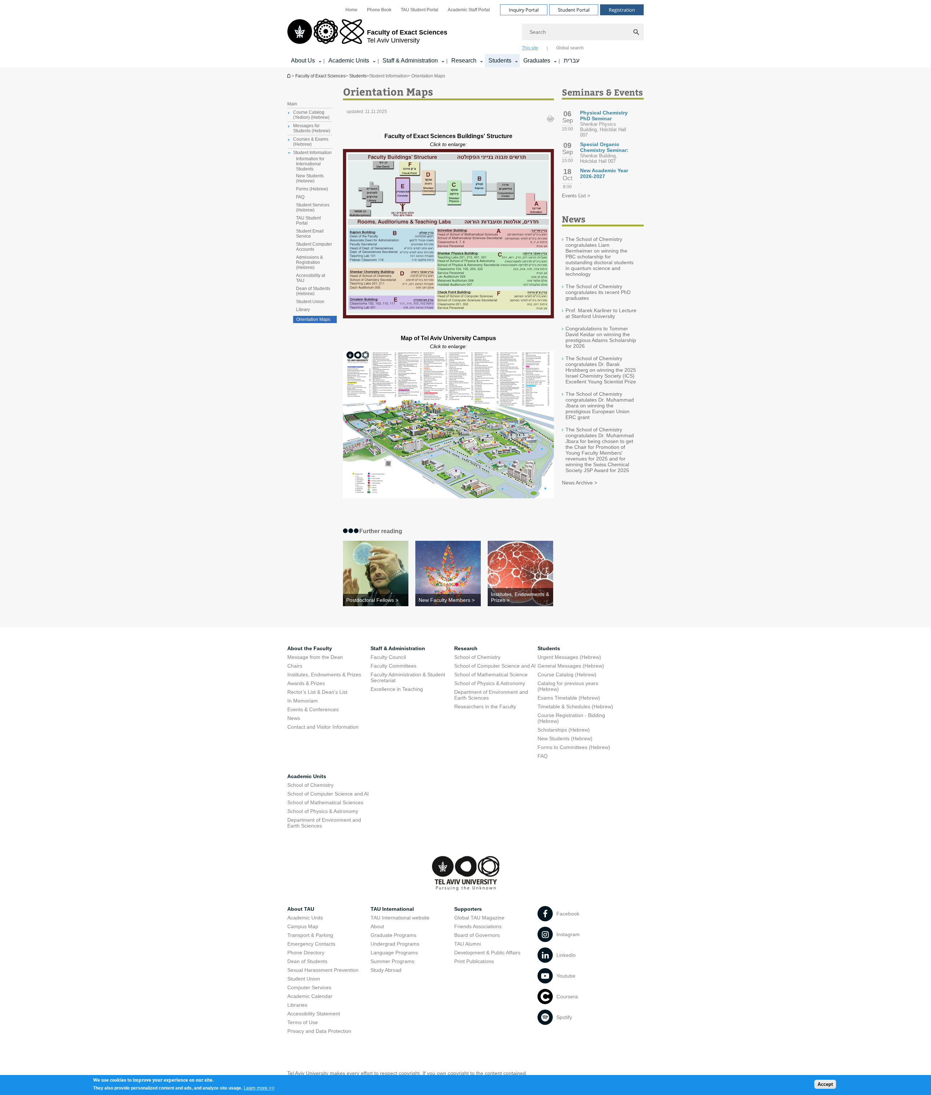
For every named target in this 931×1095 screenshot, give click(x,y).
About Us (303, 60)
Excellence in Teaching (397, 689)
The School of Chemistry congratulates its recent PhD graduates (598, 292)
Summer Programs (392, 961)
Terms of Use (302, 1022)
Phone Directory (305, 952)
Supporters (468, 909)
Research (463, 60)
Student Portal (574, 10)
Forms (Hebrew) (312, 189)
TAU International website (400, 918)
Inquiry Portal (524, 10)
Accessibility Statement (313, 1014)
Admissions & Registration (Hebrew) (309, 262)
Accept (825, 1084)
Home (351, 9)
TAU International (392, 909)
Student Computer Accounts (314, 247)
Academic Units (348, 60)
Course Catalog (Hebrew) (567, 674)
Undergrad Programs (395, 944)
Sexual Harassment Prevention (323, 970)
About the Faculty (309, 648)
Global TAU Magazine (479, 918)
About (377, 926)
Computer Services (309, 987)
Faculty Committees (393, 666)
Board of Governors (477, 935)
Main (292, 103)
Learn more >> (259, 1087)
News (293, 718)
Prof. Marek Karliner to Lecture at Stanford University (601, 313)
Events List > (576, 195)
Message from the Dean (315, 657)
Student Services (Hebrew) (312, 207)
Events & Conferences (313, 709)
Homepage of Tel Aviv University (289, 76)
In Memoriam (302, 701)
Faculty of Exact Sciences (320, 75)
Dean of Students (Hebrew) (313, 291)
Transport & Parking (310, 935)
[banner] (465, 34)
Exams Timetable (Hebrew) (569, 698)
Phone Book (379, 9)
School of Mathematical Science (491, 674)
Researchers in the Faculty (485, 706)
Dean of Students (307, 961)
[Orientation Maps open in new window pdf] (448, 496)
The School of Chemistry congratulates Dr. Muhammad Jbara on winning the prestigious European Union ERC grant (600, 405)
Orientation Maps (313, 319)
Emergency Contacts (311, 944)
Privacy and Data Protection (319, 1031)
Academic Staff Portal (469, 9)
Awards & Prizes (306, 683)
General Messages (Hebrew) (571, 666)
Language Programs (394, 952)
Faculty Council (388, 657)
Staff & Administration (410, 60)
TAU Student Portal (419, 9)
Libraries (297, 1005)
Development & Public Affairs (487, 952)
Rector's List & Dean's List (317, 692)
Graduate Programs (393, 935)
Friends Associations (478, 926)
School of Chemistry (477, 657)
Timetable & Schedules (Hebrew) (575, 706)
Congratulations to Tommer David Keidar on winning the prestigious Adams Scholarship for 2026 (601, 337)
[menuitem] (351, 10)
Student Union (310, 301)
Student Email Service (310, 234)
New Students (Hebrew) (310, 178)
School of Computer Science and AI (495, 666)
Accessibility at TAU (310, 278)
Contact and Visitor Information (323, 727)
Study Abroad (386, 970)
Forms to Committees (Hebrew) (574, 747)
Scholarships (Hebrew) (564, 730)
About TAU (300, 909)
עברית (571, 60)
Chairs (294, 666)
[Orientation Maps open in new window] (448, 316)
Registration (622, 10)
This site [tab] (530, 48)
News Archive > (579, 483)
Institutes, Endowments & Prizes (324, 674)
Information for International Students (310, 164)
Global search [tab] (570, 48)
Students (499, 60)
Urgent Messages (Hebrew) (569, 657)
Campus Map (302, 926)
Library (303, 309)
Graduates (536, 60)
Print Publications (474, 961)
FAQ (300, 197)
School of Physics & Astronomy (489, 683)
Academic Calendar (309, 996)
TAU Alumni (467, 944)
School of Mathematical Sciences (325, 802)
